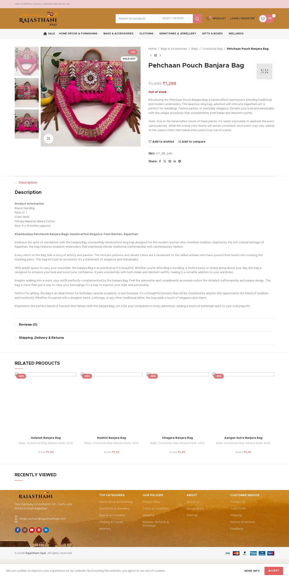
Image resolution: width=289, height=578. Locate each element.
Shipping (148, 515)
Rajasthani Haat (36, 553)
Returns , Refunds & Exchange (156, 524)
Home (152, 49)
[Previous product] (150, 55)
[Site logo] (39, 18)
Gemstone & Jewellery (114, 508)
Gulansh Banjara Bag (46, 438)
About (192, 495)
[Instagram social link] (25, 530)
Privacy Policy (151, 502)
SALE (69, 443)
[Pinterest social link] (169, 161)
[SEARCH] (197, 18)
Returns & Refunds (242, 522)
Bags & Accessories (174, 49)
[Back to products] (155, 55)
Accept (273, 571)
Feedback (236, 529)
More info (252, 571)
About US (193, 502)
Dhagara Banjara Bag (177, 438)
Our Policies (153, 495)
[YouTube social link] (32, 530)
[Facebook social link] (159, 161)
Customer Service (245, 495)
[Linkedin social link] (174, 161)
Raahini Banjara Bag (111, 438)
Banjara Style (56, 443)
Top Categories (111, 495)
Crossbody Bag (212, 49)
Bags (194, 49)
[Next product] (160, 55)
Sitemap (192, 515)
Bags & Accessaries (112, 515)
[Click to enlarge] (48, 139)
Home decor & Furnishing (116, 502)
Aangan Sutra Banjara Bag (243, 438)
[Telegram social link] (179, 161)
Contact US (238, 502)
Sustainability (195, 508)
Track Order (238, 508)
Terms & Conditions (156, 508)
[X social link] (164, 161)
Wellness (105, 529)
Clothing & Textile (111, 522)
